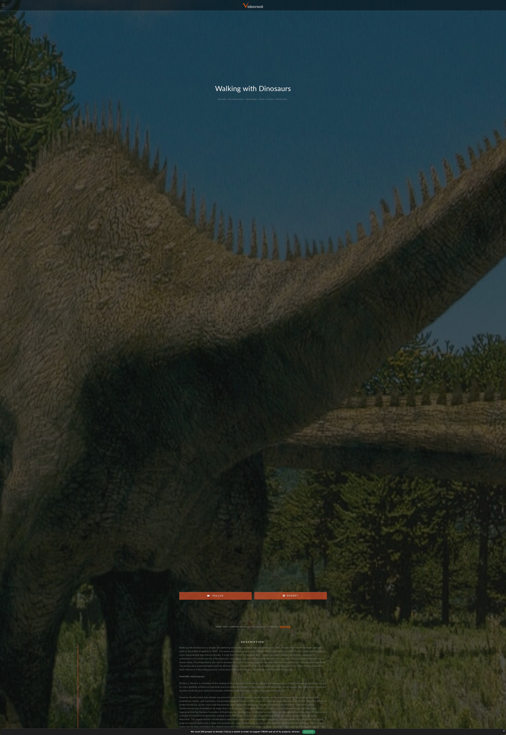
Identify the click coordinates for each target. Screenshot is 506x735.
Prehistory (281, 99)
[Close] (504, 731)
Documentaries (236, 99)
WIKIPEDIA (285, 626)
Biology (222, 99)
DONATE (308, 732)
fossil (261, 99)
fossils (270, 99)
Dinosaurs (251, 99)
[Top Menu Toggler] (3, 5)
